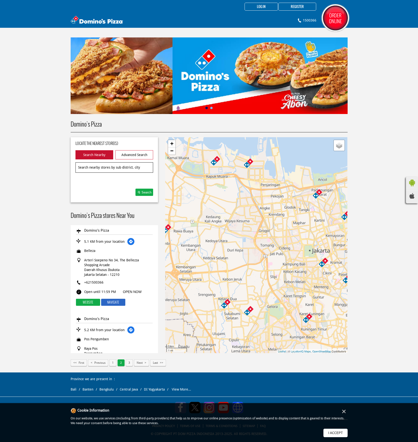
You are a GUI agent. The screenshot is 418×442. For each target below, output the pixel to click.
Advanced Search (134, 155)
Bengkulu (106, 389)
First (81, 362)
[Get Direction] (131, 241)
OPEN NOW (132, 292)
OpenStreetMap (321, 351)
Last (155, 362)
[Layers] (339, 145)
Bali (73, 389)
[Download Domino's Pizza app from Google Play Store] (412, 188)
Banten (87, 389)
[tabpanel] (209, 75)
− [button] (171, 151)
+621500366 (94, 282)
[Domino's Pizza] (97, 20)
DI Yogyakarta (154, 389)
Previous (99, 362)
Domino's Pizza (96, 230)
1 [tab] (206, 108)
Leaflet (282, 351)
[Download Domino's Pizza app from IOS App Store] (412, 198)
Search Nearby (94, 155)
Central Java (129, 389)
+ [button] (171, 144)
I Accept (335, 433)
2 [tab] (211, 108)
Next (140, 362)
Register (297, 7)
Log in (261, 7)
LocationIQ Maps (301, 351)
